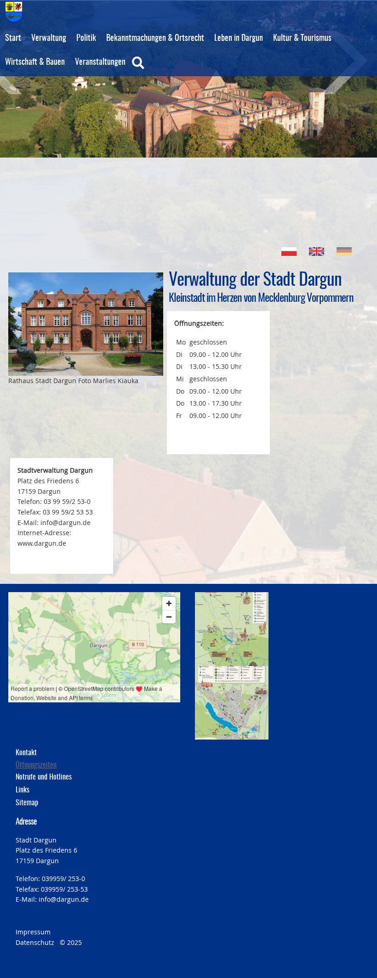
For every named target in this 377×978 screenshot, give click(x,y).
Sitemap (27, 803)
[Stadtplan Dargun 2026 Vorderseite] (231, 629)
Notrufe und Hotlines (44, 777)
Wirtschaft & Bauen (35, 62)
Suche (157, 69)
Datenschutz (35, 942)
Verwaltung (48, 38)
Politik (86, 38)
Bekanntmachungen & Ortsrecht (155, 38)
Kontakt (26, 753)
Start (13, 38)
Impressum (33, 931)
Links (22, 790)
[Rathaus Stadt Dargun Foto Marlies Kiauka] (85, 324)
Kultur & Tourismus (302, 38)
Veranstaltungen (100, 62)
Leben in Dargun (238, 38)
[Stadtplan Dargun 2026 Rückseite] (231, 703)
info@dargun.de (64, 899)
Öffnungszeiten (36, 765)
